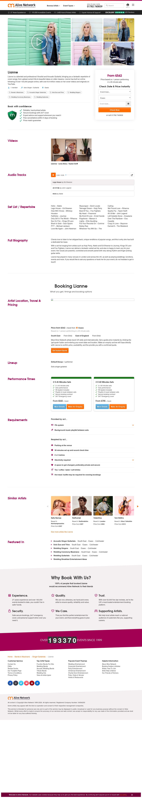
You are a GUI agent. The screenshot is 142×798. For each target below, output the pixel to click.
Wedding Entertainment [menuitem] (76, 664)
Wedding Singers (74, 92)
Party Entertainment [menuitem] (75, 668)
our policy (123, 795)
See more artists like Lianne (62, 532)
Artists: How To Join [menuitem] (109, 668)
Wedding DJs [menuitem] (41, 673)
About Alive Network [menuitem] (109, 664)
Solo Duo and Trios (58, 92)
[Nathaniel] (82, 506)
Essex (46, 87)
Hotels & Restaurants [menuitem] (75, 677)
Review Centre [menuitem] (13, 668)
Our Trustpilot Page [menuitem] (14, 671)
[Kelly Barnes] (61, 506)
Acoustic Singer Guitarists (37, 92)
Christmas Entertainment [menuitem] (77, 671)
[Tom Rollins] (124, 506)
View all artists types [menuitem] (44, 675)
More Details (59, 406)
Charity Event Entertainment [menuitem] (78, 673)
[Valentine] (103, 506)
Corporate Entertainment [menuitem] (77, 666)
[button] (92, 425)
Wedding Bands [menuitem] (42, 666)
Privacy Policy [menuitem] (12, 675)
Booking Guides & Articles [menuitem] (111, 666)
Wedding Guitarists (42, 97)
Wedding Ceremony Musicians (20, 97)
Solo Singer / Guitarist (31, 87)
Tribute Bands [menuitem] (41, 671)
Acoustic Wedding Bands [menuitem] (45, 668)
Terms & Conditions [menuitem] (15, 673)
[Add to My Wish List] (131, 21)
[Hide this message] (132, 795)
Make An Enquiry (75, 406)
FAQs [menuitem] (10, 666)
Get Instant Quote (59, 350)
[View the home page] (22, 5)
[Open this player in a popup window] (132, 175)
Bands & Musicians (17, 92)
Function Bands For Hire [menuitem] (45, 664)
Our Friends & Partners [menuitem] (110, 673)
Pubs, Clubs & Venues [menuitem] (76, 675)
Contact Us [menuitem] (12, 664)
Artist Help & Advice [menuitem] (109, 671)
